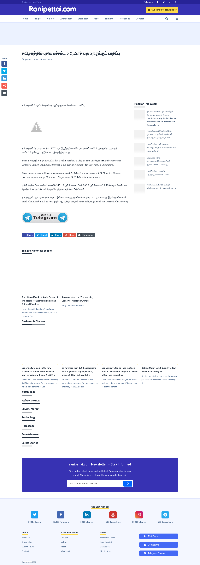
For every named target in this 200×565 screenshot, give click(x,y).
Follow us (148, 2)
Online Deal (105, 547)
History (109, 18)
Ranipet (37, 18)
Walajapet (83, 18)
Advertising (27, 542)
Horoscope (124, 18)
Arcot (97, 18)
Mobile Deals (105, 551)
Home (25, 18)
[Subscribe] (127, 484)
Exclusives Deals (107, 537)
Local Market (106, 542)
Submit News (28, 547)
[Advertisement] (100, 32)
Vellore (50, 18)
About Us (26, 537)
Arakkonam (66, 18)
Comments (86, 235)
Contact (140, 18)
